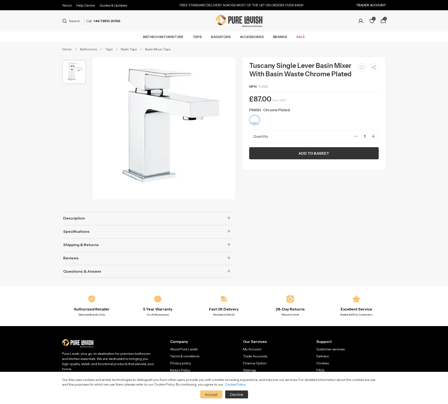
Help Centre (85, 5)
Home (67, 49)
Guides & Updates (113, 5)
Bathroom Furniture (163, 37)
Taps (197, 37)
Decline (236, 394)
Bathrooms (88, 49)
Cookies (322, 363)
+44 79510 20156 (107, 21)
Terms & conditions (184, 356)
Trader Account (371, 5)
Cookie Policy (235, 384)
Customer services (330, 349)
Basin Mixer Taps (157, 49)
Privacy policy (180, 363)
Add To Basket (313, 153)
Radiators (221, 37)
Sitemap (249, 370)
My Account (252, 349)
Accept (211, 394)
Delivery (322, 356)
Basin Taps (129, 49)
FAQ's (320, 370)
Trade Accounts (255, 356)
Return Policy (180, 370)
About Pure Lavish (184, 349)
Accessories (252, 37)
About (67, 5)
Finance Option (254, 363)
